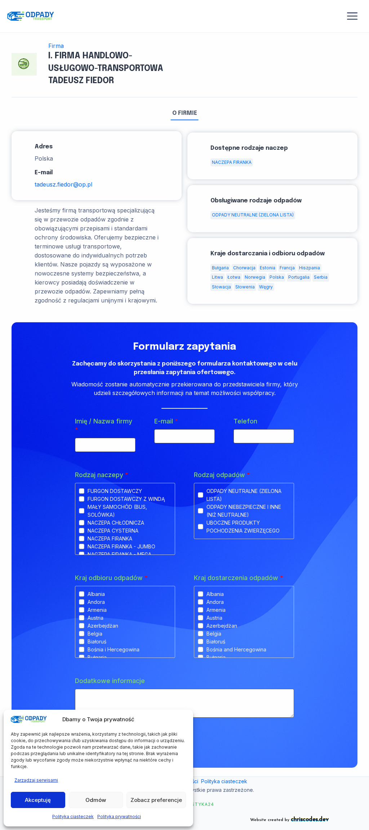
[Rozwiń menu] (352, 16)
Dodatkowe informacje (110, 681)
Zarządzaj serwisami (36, 780)
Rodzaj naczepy (101, 475)
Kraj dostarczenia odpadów (238, 578)
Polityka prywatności (119, 816)
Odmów (95, 800)
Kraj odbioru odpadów (111, 578)
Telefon (245, 421)
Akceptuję (38, 800)
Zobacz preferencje (156, 800)
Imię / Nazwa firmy (103, 425)
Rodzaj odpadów (222, 475)
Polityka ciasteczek (73, 816)
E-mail (166, 421)
